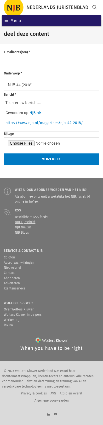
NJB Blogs (22, 233)
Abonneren (12, 278)
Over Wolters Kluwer (19, 309)
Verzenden (51, 159)
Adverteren (12, 283)
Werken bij (11, 320)
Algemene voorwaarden (51, 401)
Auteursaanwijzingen (19, 263)
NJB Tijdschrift (25, 222)
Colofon (9, 257)
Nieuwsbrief (12, 268)
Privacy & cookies (34, 393)
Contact (9, 273)
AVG (53, 393)
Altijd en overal (71, 393)
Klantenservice (14, 288)
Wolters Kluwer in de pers (22, 315)
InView (8, 325)
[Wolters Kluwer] (52, 341)
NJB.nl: (35, 112)
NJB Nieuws (23, 227)
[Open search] (94, 8)
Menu (16, 20)
